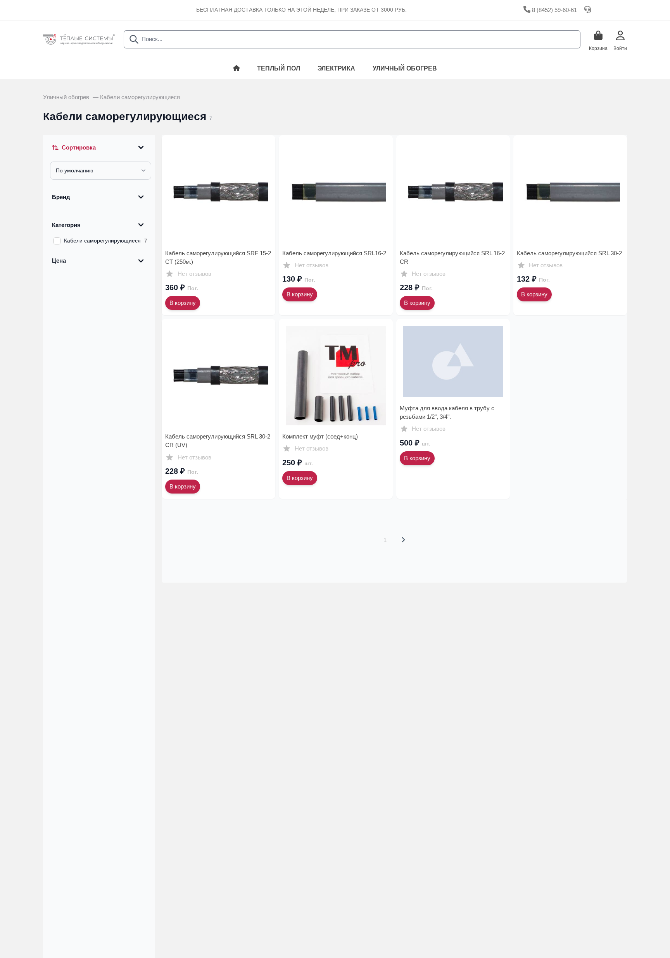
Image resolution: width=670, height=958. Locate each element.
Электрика (336, 68)
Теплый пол (278, 68)
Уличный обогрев (405, 68)
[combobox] (352, 39)
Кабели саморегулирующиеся (140, 97)
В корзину (182, 303)
